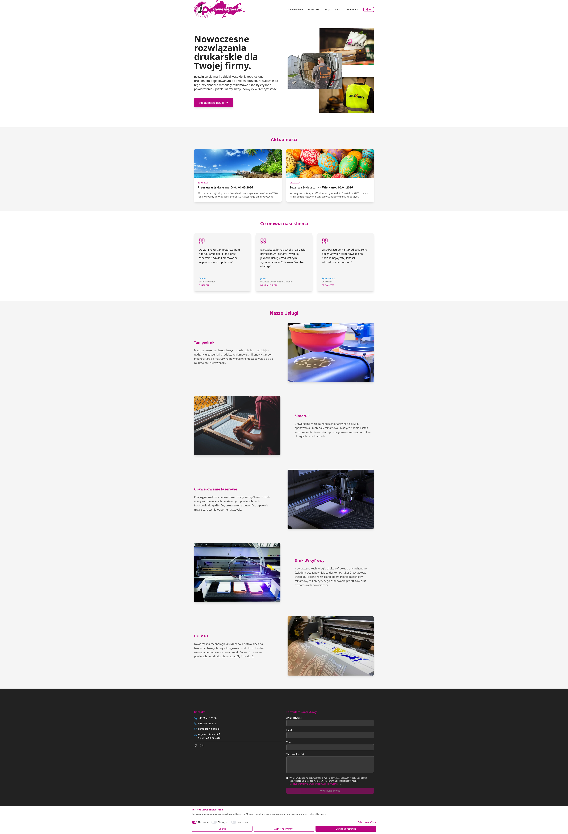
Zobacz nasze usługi (211, 102)
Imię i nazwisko (294, 717)
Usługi (327, 9)
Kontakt (338, 9)
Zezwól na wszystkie (346, 828)
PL (370, 9)
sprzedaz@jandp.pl (209, 728)
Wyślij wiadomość (330, 790)
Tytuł (288, 742)
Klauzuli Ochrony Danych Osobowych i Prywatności (314, 783)
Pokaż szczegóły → (367, 822)
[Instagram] (202, 745)
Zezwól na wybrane (283, 828)
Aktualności (313, 9)
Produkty (351, 9)
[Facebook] (196, 745)
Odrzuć (222, 828)
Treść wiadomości (295, 754)
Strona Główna (295, 9)
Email (289, 730)
